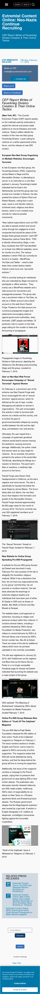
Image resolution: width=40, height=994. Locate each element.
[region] (20, 980)
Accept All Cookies (20, 990)
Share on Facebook (12, 92)
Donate (17, 4)
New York (17, 962)
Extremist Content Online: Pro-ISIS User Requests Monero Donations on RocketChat (22, 887)
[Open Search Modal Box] (34, 4)
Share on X (9, 85)
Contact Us (21, 78)
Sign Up (26, 4)
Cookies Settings (20, 956)
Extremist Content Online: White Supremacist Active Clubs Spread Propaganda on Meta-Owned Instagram (19, 911)
